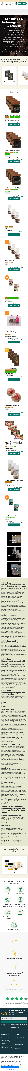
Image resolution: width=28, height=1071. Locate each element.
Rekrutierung (18, 1048)
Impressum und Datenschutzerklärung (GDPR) (6, 1041)
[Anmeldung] (13, 3)
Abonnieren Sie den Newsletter (14, 1022)
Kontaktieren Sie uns (6, 1038)
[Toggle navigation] (2, 11)
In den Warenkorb (14, 124)
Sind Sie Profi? (22, 3)
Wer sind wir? (18, 1042)
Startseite (3, 14)
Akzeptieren (10, 1067)
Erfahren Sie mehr (10, 1069)
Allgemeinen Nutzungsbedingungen (12, 1025)
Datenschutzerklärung (14, 1027)
